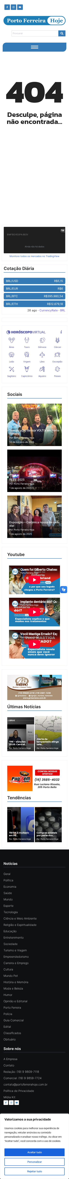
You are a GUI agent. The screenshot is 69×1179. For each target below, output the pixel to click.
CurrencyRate (48, 310)
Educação (10, 931)
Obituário (10, 1039)
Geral (7, 874)
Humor (8, 995)
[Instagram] (13, 7)
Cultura (8, 969)
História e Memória (16, 982)
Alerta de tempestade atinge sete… (48, 742)
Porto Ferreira (12, 1007)
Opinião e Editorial (15, 1001)
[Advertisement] (34, 181)
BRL (62, 310)
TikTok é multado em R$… (19, 834)
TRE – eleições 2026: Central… (18, 743)
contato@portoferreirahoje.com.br (25, 1084)
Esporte (8, 905)
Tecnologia (11, 912)
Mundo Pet (11, 975)
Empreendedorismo (16, 956)
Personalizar (34, 1161)
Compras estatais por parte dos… (47, 834)
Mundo (8, 899)
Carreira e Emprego (16, 963)
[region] (34, 1146)
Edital (7, 1026)
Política (8, 880)
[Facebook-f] (7, 7)
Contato (9, 1065)
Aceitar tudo (34, 1152)
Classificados (12, 1033)
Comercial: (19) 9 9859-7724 (23, 1078)
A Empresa (10, 1059)
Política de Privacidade (19, 1091)
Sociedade (11, 944)
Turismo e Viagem (15, 950)
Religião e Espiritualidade (20, 925)
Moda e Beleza (13, 988)
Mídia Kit (9, 1097)
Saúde (8, 893)
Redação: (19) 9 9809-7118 (21, 1071)
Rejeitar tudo (34, 1171)
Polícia (8, 1014)
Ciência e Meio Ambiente (20, 918)
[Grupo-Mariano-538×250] (34, 699)
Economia (10, 886)
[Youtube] (20, 7)
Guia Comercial (14, 1020)
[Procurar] (61, 33)
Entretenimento (14, 937)
